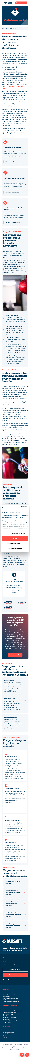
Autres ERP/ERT (8, 1014)
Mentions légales (6, 1047)
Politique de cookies (14, 1049)
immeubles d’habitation (16, 86)
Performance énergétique (11, 1001)
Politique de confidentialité (19, 1047)
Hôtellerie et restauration (11, 1016)
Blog (4, 1035)
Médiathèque (7, 1033)
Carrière (5, 1037)
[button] (3, 583)
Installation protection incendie (14, 178)
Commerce (6, 1019)
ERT (4, 88)
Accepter (15, 538)
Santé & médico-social (10, 1021)
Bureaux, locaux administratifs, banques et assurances (12, 1011)
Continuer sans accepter (15, 548)
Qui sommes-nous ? (9, 1032)
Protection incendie (9, 995)
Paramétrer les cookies (18, 533)
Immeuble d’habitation (10, 1017)
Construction (7, 1022)
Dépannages (6, 996)
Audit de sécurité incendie (12, 147)
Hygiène (5, 1000)
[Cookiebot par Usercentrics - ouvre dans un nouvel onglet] (21, 507)
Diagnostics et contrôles (10, 998)
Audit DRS (20, 133)
